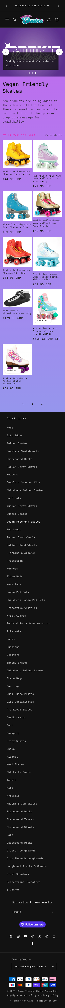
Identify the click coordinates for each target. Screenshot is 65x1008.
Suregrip (13, 733)
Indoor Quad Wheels (21, 537)
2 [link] (42, 403)
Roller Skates (17, 443)
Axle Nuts (14, 631)
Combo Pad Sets (18, 592)
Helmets (12, 568)
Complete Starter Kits (23, 482)
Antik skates (16, 717)
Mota (10, 787)
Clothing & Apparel (21, 552)
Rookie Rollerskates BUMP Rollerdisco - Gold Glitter (46, 223)
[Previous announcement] (6, 6)
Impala (11, 780)
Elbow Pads (15, 576)
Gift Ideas (15, 435)
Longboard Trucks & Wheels (27, 866)
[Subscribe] (52, 912)
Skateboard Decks (19, 459)
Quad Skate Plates (20, 693)
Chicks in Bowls (19, 772)
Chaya (11, 748)
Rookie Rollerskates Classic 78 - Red (16, 271)
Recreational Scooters (23, 882)
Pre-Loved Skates (19, 709)
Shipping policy (46, 1001)
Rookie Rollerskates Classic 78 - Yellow (16, 173)
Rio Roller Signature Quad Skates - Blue (17, 226)
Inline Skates (17, 662)
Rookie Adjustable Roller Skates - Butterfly (15, 381)
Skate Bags (15, 678)
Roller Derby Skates (22, 466)
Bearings (13, 686)
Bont (10, 725)
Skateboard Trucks (20, 819)
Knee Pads (14, 584)
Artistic (13, 795)
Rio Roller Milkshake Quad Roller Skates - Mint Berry (47, 179)
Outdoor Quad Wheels (22, 545)
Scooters (13, 654)
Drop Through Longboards (25, 858)
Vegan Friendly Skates (23, 521)
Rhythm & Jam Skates (22, 803)
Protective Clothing (22, 607)
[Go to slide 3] (35, 73)
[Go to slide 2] (32, 73)
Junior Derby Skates (22, 506)
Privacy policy (49, 995)
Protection (15, 560)
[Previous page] (23, 404)
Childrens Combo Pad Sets (26, 600)
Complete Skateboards (23, 451)
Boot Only (14, 498)
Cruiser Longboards (21, 850)
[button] (7, 20)
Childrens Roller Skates (25, 490)
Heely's (12, 474)
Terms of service (22, 1001)
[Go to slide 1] (29, 73)
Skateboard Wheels (20, 827)
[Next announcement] (58, 6)
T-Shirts (13, 889)
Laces (11, 639)
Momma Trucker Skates (31, 991)
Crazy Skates (16, 741)
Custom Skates (17, 513)
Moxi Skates (15, 764)
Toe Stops (14, 529)
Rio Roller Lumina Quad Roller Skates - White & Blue (47, 277)
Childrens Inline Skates (25, 670)
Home (10, 427)
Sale (10, 834)
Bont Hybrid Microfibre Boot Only (17, 312)
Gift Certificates (20, 701)
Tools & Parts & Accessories (28, 623)
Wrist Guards (16, 615)
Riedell (12, 756)
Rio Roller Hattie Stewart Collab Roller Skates (45, 331)
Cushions (13, 646)
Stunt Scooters (18, 874)
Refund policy (28, 995)
